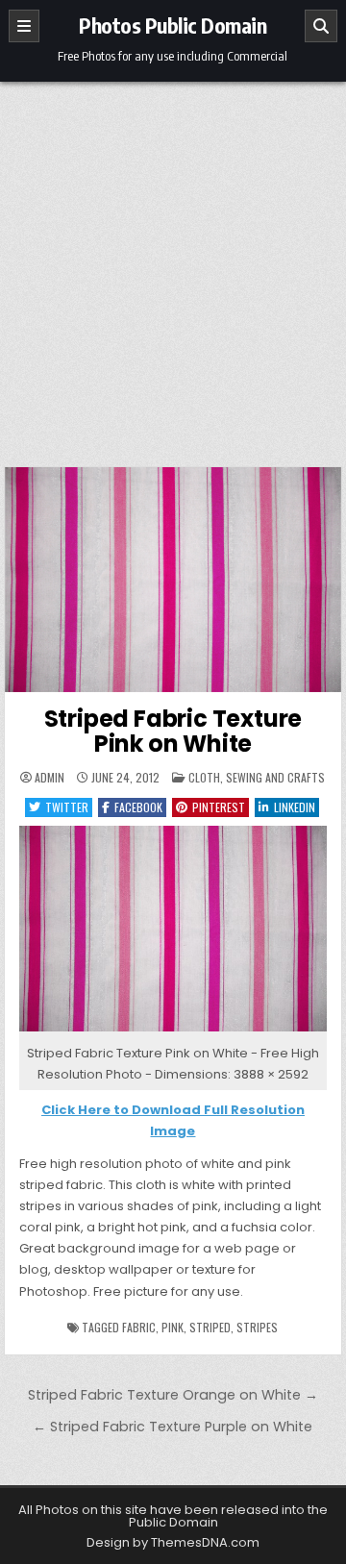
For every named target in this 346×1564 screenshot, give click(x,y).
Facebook (138, 807)
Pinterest (218, 807)
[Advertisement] (173, 264)
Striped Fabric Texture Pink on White (173, 731)
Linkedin (294, 807)
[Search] (321, 26)
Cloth (204, 777)
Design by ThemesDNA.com (173, 1542)
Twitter (66, 807)
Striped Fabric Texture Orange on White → (173, 1394)
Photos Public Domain (172, 25)
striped (210, 1327)
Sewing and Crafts (275, 777)
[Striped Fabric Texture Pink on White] (173, 1032)
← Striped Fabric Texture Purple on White (172, 1426)
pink (172, 1327)
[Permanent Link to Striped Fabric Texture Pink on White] (173, 579)
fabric (139, 1327)
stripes (257, 1327)
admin (49, 777)
